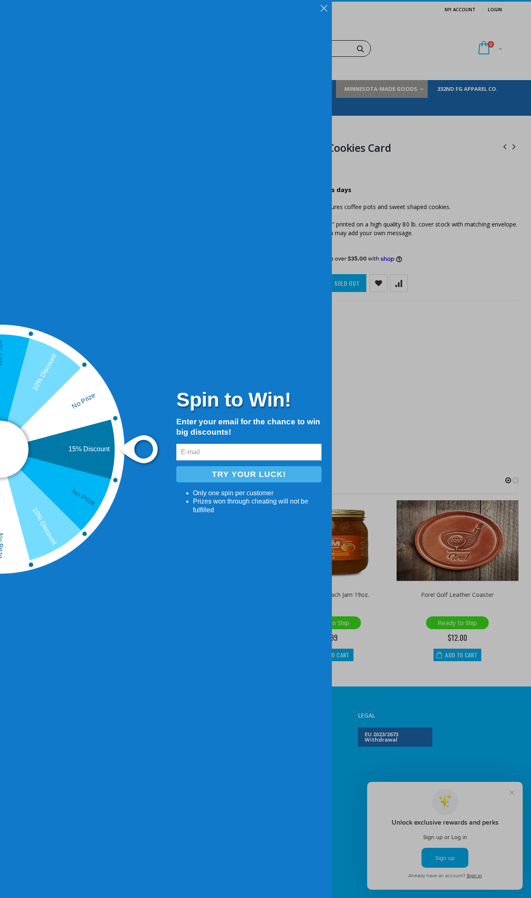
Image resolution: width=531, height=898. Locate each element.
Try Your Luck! (249, 474)
